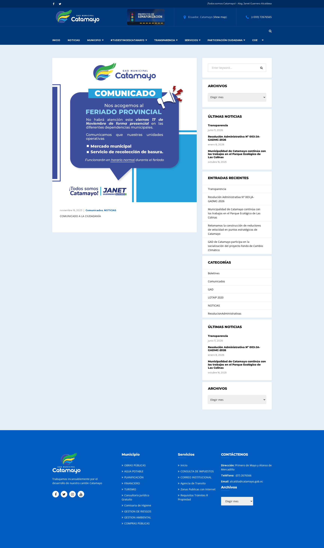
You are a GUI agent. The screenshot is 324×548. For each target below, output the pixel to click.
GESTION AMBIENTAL (137, 517)
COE (254, 40)
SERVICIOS (191, 40)
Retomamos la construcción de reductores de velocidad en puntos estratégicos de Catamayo (234, 229)
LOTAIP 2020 (216, 297)
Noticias (74, 40)
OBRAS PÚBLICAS (135, 465)
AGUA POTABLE (133, 471)
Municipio (94, 40)
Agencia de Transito (193, 483)
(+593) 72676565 (261, 17)
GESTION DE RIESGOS (137, 511)
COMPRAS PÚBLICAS (137, 523)
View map (220, 17)
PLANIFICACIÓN (134, 477)
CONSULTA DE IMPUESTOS (197, 471)
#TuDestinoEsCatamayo (127, 40)
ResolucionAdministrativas (224, 313)
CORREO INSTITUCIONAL (196, 477)
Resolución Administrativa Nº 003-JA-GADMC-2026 (234, 138)
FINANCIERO (132, 483)
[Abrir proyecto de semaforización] (146, 17)
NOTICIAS (110, 210)
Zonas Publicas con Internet (198, 489)
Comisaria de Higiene (137, 505)
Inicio (56, 40)
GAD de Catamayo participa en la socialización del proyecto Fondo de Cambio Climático (235, 246)
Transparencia (164, 40)
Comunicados (94, 210)
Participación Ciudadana (225, 40)
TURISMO (130, 489)
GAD (210, 289)
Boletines (214, 273)
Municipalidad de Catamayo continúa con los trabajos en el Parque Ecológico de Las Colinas (237, 154)
